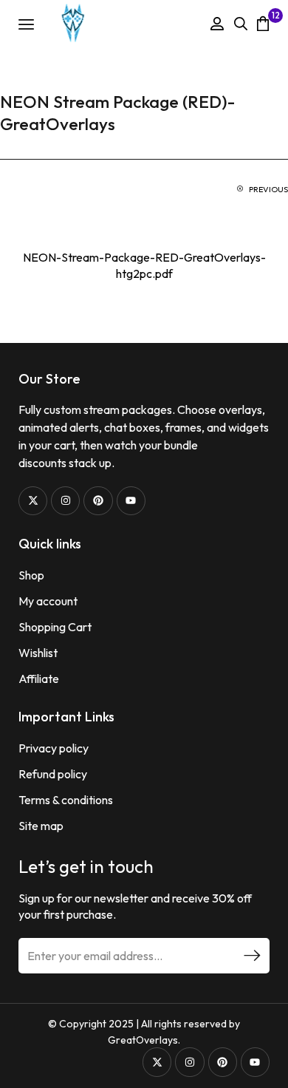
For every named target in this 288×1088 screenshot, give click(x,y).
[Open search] (241, 23)
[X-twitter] (32, 500)
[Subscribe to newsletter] (252, 955)
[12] (263, 23)
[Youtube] (131, 500)
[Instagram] (65, 500)
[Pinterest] (97, 500)
